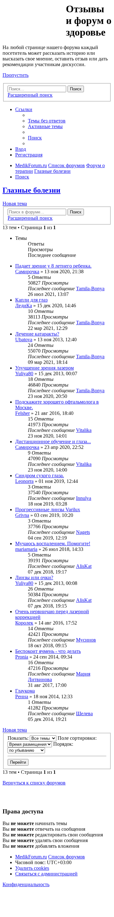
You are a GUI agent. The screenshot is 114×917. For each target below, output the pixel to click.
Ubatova (23, 339)
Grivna (22, 515)
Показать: (19, 738)
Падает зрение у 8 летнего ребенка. (53, 266)
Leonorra (24, 481)
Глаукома (25, 690)
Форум (34, 17)
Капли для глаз (31, 300)
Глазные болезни (31, 190)
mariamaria (26, 549)
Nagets (83, 532)
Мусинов (86, 639)
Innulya (83, 498)
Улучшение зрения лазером (44, 368)
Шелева (84, 713)
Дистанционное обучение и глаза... (53, 441)
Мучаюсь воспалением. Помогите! (52, 543)
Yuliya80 (24, 373)
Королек (24, 622)
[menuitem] (47, 120)
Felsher (22, 413)
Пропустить (15, 75)
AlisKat (84, 566)
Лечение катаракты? (37, 334)
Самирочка (27, 271)
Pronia (21, 656)
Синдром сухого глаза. (39, 475)
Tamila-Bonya (90, 288)
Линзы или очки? (34, 577)
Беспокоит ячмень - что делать (48, 651)
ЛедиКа (23, 305)
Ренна (21, 696)
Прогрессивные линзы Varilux (47, 509)
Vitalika (84, 430)
